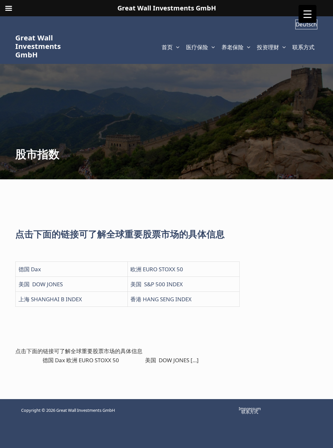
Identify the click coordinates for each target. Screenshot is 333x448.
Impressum (250, 408)
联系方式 (303, 47)
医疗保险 (197, 47)
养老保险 (232, 47)
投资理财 (268, 47)
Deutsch (306, 24)
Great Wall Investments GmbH (38, 46)
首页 (167, 47)
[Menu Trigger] (307, 14)
